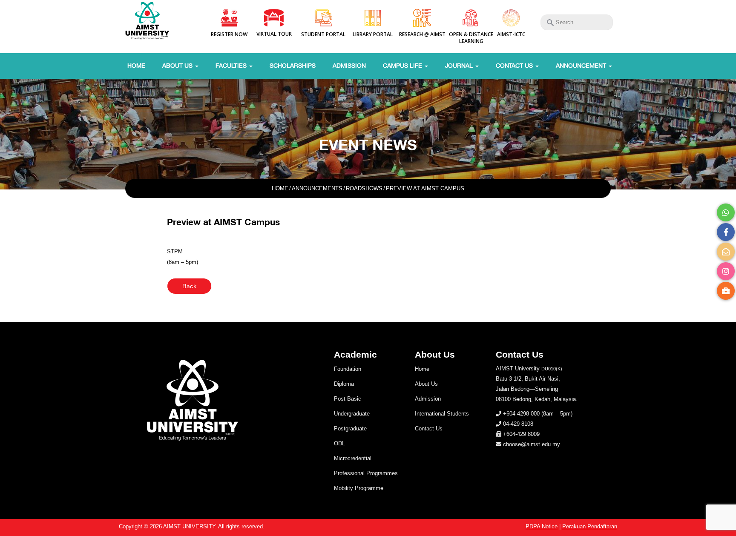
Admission (349, 65)
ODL (339, 443)
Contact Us (515, 65)
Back (189, 286)
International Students (442, 413)
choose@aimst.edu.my (531, 444)
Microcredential (352, 458)
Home (136, 65)
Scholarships (293, 65)
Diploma (344, 384)
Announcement (582, 65)
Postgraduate (350, 428)
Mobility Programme (358, 488)
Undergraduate (352, 413)
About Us (178, 65)
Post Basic (347, 399)
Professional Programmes (366, 473)
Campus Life (403, 65)
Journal (459, 65)
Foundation (347, 369)
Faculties (232, 65)
